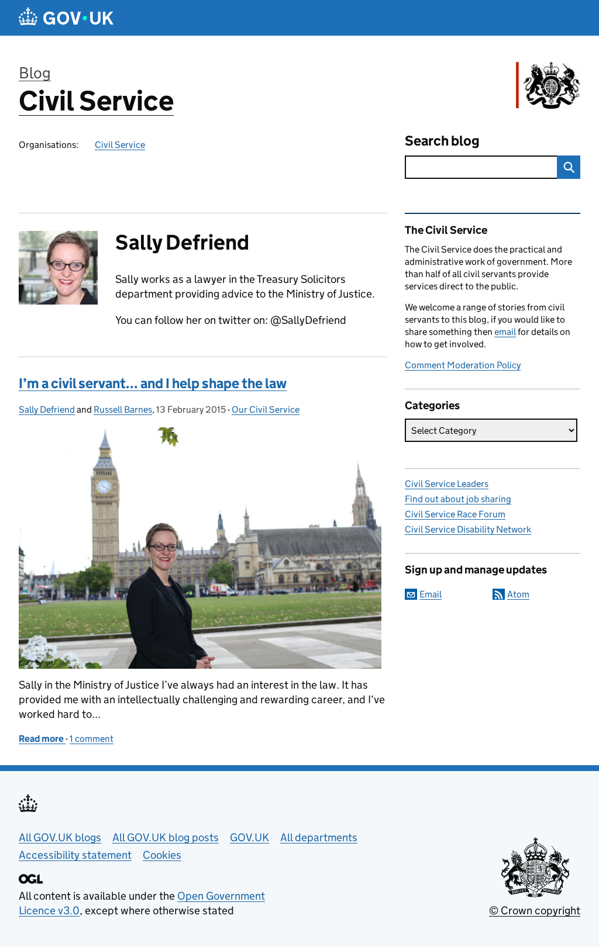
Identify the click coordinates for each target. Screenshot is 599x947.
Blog (35, 72)
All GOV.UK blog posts (165, 837)
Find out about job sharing (458, 498)
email (505, 331)
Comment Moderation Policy (463, 365)
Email (430, 594)
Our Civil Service (266, 409)
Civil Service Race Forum (455, 514)
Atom (518, 594)
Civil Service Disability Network (468, 529)
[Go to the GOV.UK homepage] (66, 18)
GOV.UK (249, 837)
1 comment (91, 738)
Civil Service (96, 101)
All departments (318, 837)
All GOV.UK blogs (60, 837)
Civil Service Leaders (446, 483)
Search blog (442, 140)
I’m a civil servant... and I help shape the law (153, 383)
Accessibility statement (75, 855)
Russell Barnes (123, 409)
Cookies (162, 855)
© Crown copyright (534, 910)
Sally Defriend (47, 409)
